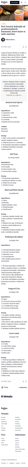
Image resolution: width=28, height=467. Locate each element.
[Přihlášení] (21, 2)
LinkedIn (18, 463)
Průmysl (3, 419)
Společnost (4, 421)
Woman (17, 421)
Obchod (3, 440)
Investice (3, 417)
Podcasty (17, 423)
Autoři (2, 438)
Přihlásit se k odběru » (14, 95)
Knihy (2, 442)
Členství (17, 440)
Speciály (17, 417)
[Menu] (25, 2)
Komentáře (18, 419)
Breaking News (19, 428)
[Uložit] (26, 47)
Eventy (17, 438)
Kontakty (17, 447)
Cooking (3, 428)
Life (2, 426)
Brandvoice (18, 430)
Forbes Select (4, 444)
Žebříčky (3, 430)
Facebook (3, 463)
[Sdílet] (23, 47)
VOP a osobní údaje (20, 449)
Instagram (11, 463)
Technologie (4, 423)
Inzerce (17, 442)
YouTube (23, 463)
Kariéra (17, 444)
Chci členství (14, 2)
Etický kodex (18, 451)
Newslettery (18, 426)
